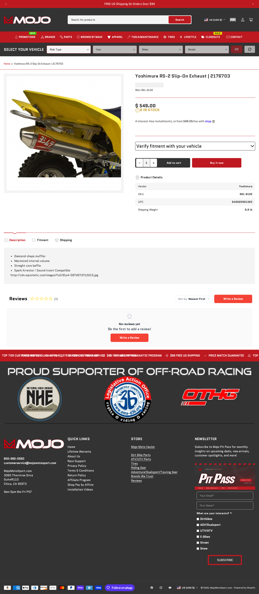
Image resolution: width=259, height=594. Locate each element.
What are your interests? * (214, 513)
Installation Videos (80, 489)
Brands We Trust (142, 476)
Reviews (136, 481)
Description (17, 240)
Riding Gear (138, 468)
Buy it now (217, 163)
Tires (134, 464)
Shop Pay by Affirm (80, 485)
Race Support (76, 461)
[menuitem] (25, 37)
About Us (73, 456)
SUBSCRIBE (225, 560)
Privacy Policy (76, 466)
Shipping (66, 240)
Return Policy (76, 475)
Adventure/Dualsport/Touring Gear (154, 472)
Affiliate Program (78, 480)
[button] (233, 20)
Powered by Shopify (244, 587)
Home (7, 64)
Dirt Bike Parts (141, 455)
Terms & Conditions (80, 471)
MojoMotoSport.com (221, 587)
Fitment (42, 240)
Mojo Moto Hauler (143, 447)
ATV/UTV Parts (141, 459)
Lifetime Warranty (79, 452)
